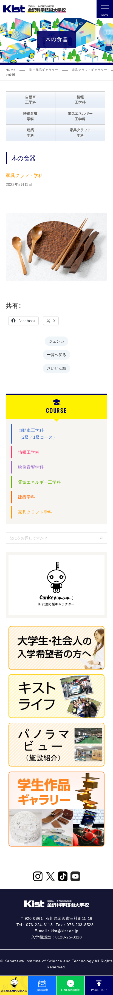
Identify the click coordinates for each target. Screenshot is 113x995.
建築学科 (26, 497)
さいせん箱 (56, 368)
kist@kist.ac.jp (64, 931)
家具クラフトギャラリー (89, 69)
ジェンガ (56, 341)
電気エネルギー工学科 (39, 482)
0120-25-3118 (68, 937)
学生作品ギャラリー (43, 69)
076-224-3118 (39, 925)
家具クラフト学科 (35, 512)
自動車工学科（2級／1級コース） (37, 433)
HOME (11, 69)
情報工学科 (29, 452)
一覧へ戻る (56, 354)
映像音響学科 (31, 467)
